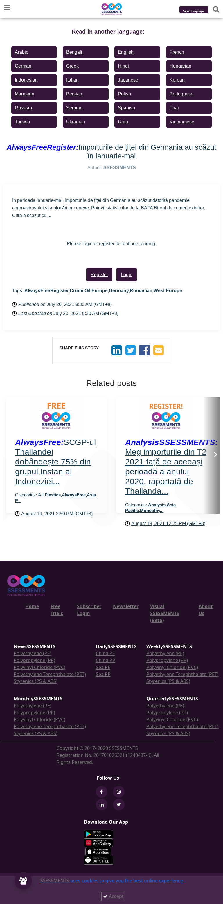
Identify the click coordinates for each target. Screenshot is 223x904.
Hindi (123, 66)
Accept (116, 896)
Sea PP (103, 674)
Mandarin (24, 93)
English (126, 52)
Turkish (22, 121)
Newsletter (126, 606)
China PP (105, 660)
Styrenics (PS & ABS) (35, 681)
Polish (124, 93)
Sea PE (103, 667)
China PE (105, 653)
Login (126, 274)
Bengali (74, 52)
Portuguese (181, 93)
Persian (74, 93)
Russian (23, 107)
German (23, 66)
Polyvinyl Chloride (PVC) (39, 667)
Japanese (128, 79)
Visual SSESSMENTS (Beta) (164, 613)
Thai (174, 107)
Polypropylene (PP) (34, 660)
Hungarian (180, 66)
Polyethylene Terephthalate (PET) (50, 674)
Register (99, 274)
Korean (177, 79)
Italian (72, 79)
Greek (72, 66)
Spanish (126, 107)
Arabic (21, 52)
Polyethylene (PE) (32, 653)
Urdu (123, 121)
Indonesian (26, 79)
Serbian (74, 107)
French (177, 52)
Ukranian (75, 121)
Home (32, 606)
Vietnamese (182, 121)
